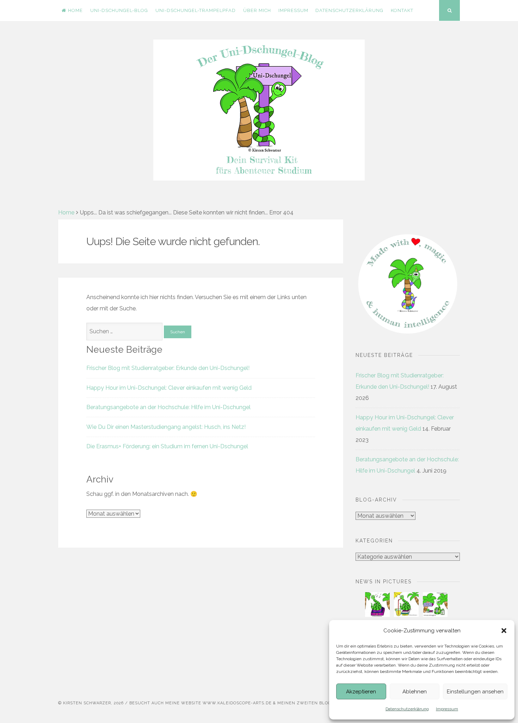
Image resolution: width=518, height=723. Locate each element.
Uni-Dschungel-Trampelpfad (195, 10)
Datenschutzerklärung (407, 708)
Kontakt (402, 10)
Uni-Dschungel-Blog (119, 10)
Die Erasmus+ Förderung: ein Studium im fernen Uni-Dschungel (167, 446)
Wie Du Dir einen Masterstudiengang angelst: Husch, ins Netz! (166, 427)
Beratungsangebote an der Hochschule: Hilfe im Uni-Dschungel (168, 407)
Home (75, 10)
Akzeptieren (361, 691)
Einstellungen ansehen (475, 691)
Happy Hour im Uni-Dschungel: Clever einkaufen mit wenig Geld (169, 387)
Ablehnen (414, 691)
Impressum (447, 708)
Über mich (257, 10)
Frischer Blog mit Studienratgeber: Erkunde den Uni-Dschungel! (167, 368)
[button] (503, 630)
